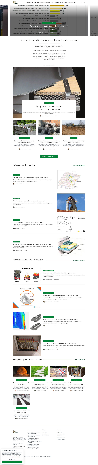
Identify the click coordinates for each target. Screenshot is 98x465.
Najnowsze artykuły (29, 2)
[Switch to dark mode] (84, 2)
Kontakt (32, 456)
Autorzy (44, 429)
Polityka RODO (36, 456)
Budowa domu (63, 2)
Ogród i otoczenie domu (55, 2)
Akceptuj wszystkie (12, 461)
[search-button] (81, 2)
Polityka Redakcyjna (43, 456)
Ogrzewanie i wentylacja (45, 2)
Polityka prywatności (27, 456)
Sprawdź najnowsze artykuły (49, 156)
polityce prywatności (16, 456)
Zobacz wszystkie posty (79, 165)
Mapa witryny (49, 456)
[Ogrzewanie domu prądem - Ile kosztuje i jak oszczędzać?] (49, 20)
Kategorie (59, 429)
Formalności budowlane (70, 2)
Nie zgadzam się (12, 459)
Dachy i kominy (37, 2)
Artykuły (29, 429)
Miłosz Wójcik (44, 432)
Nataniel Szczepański (45, 435)
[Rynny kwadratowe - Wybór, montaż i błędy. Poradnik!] (49, 92)
